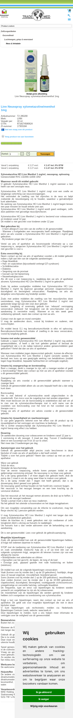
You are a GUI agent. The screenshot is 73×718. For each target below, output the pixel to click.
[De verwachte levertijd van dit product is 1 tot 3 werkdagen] (11, 143)
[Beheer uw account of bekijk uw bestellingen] (69, 15)
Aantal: (5, 153)
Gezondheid (8, 35)
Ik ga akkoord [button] (44, 692)
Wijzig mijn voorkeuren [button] (43, 706)
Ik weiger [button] (44, 699)
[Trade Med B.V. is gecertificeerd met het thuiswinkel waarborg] (4, 13)
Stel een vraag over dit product (18, 130)
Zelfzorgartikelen (8, 31)
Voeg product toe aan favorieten (19, 137)
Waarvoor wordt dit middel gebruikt (19, 181)
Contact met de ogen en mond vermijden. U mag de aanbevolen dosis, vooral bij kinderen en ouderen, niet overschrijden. (37, 321)
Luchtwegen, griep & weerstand (18, 39)
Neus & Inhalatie (13, 43)
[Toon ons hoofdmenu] (69, 19)
